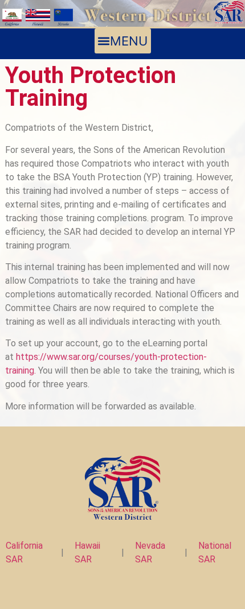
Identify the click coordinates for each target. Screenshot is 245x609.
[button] (123, 40)
